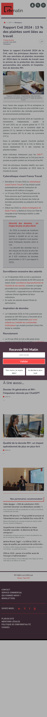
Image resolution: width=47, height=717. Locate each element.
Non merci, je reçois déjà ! (14, 371)
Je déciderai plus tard (35, 371)
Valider (24, 361)
